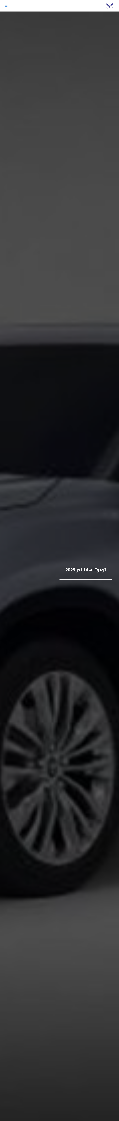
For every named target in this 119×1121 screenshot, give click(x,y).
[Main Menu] (6, 5)
